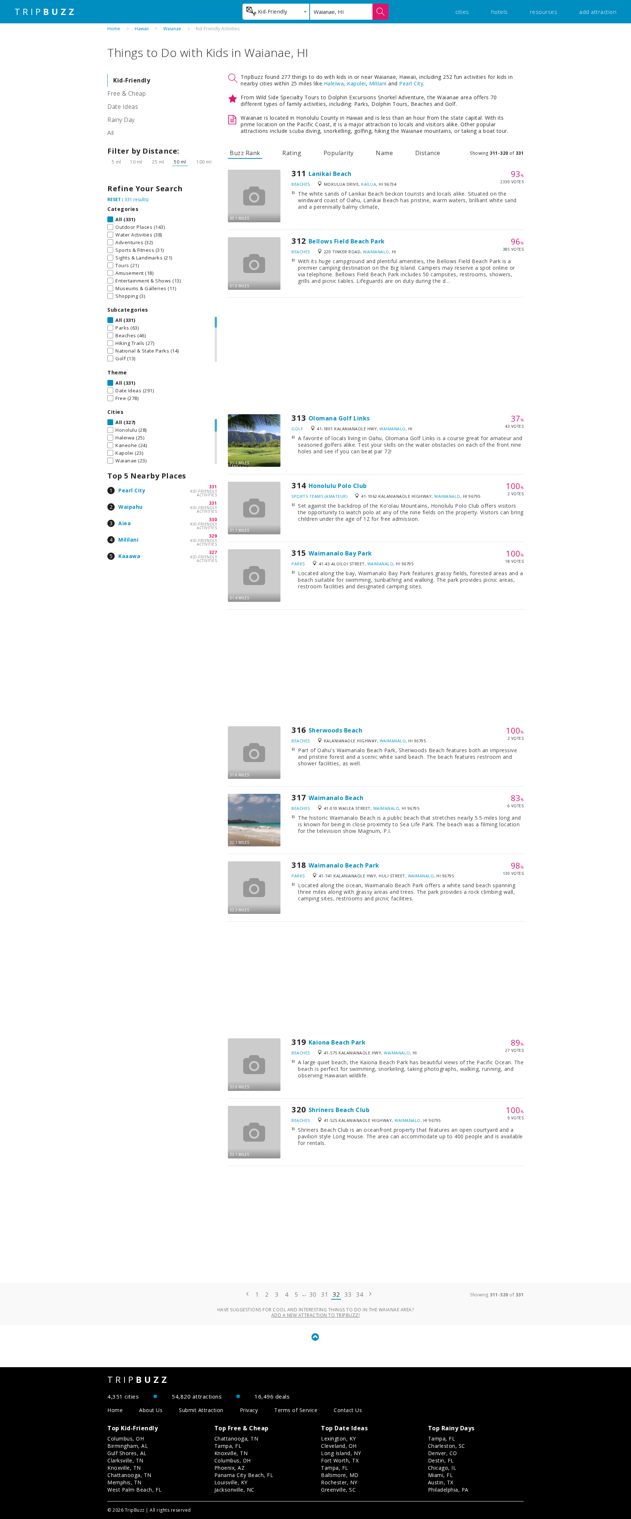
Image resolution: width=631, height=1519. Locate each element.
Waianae (172, 29)
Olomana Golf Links (339, 418)
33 (347, 1295)
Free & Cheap (126, 93)
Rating (291, 153)
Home (113, 29)
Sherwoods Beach (336, 730)
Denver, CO (442, 1453)
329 (213, 536)
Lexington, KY (338, 1438)
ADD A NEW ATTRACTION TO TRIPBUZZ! (315, 1315)
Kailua (368, 184)
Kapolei (356, 83)
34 (359, 1295)
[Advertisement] (376, 356)
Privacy (249, 1410)
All (110, 133)
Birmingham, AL (127, 1445)
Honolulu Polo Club (338, 486)
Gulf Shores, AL (127, 1453)
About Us (150, 1410)
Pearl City (131, 490)
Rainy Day (121, 120)
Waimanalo (376, 251)
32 (336, 1295)
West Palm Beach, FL (134, 1489)
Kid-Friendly (131, 80)
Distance (427, 153)
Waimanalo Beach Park (344, 865)
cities (462, 11)
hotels (499, 11)
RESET (114, 199)
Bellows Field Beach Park (347, 241)
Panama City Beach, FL (244, 1475)
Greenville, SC (338, 1489)
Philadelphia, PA (448, 1489)
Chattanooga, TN (129, 1475)
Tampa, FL (228, 1445)
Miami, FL (440, 1475)
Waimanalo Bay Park (340, 553)
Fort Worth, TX (340, 1460)
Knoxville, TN (124, 1467)
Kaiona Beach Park (337, 1042)
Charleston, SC (446, 1445)
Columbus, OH (125, 1438)
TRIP (46, 11)
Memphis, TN (124, 1482)
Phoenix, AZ (229, 1467)
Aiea (124, 523)
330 (213, 519)
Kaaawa (129, 556)
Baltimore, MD (340, 1475)
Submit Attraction (201, 1410)
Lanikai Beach (330, 174)
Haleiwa (334, 83)
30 (312, 1295)
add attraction (597, 11)
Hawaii (142, 29)
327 (213, 552)
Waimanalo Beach (336, 798)
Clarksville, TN (125, 1460)
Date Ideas (122, 107)
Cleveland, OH (339, 1445)
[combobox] (275, 12)
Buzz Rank (245, 153)
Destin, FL (441, 1460)
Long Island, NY (341, 1453)
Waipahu (130, 506)
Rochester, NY (339, 1482)
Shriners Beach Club (339, 1110)
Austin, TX (441, 1482)
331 (213, 487)
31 (324, 1295)
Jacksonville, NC (234, 1489)
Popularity (339, 153)
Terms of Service (295, 1410)
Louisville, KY (231, 1482)
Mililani (128, 539)
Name (384, 153)
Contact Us (348, 1410)
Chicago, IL (442, 1467)
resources (544, 11)
